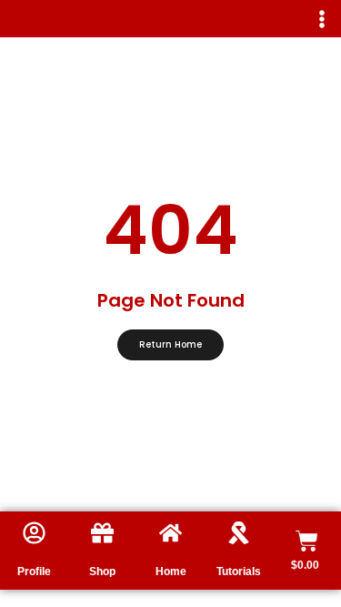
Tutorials (238, 571)
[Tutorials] (238, 532)
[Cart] (307, 541)
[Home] (170, 532)
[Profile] (34, 532)
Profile (34, 571)
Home (170, 571)
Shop (102, 571)
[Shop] (102, 532)
